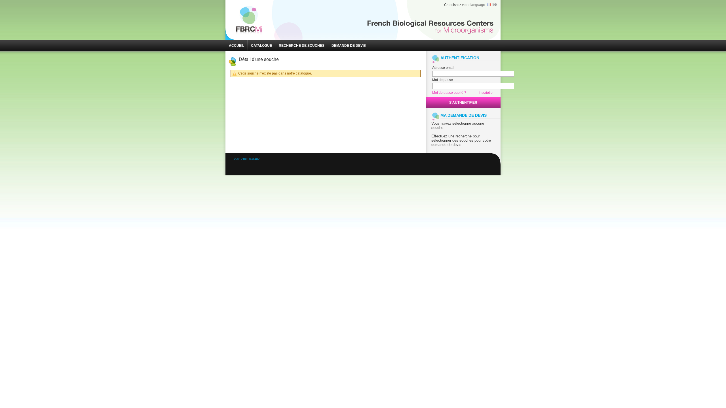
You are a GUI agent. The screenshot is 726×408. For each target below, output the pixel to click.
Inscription (487, 93)
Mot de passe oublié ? (449, 93)
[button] (236, 45)
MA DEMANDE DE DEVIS (463, 115)
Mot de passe (442, 80)
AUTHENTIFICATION (459, 58)
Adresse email (443, 68)
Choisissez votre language (464, 5)
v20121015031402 (246, 159)
